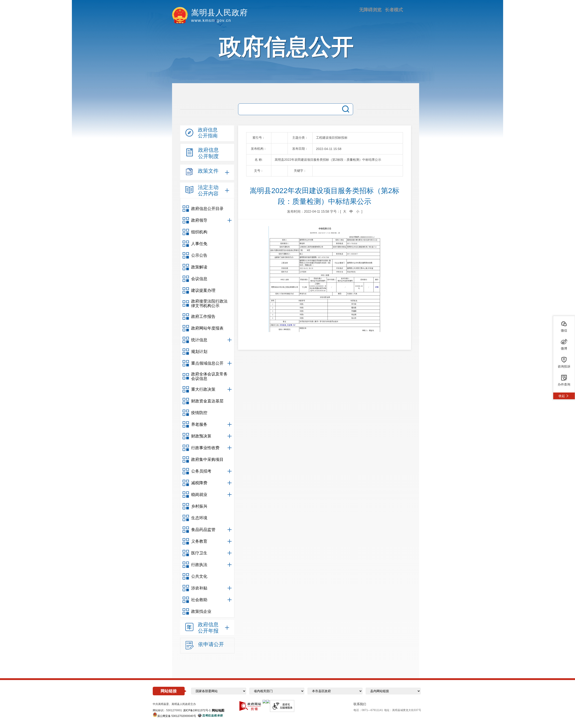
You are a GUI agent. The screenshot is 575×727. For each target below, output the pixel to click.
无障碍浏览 (370, 9)
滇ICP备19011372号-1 (197, 710)
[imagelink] (264, 701)
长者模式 (394, 9)
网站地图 (218, 710)
